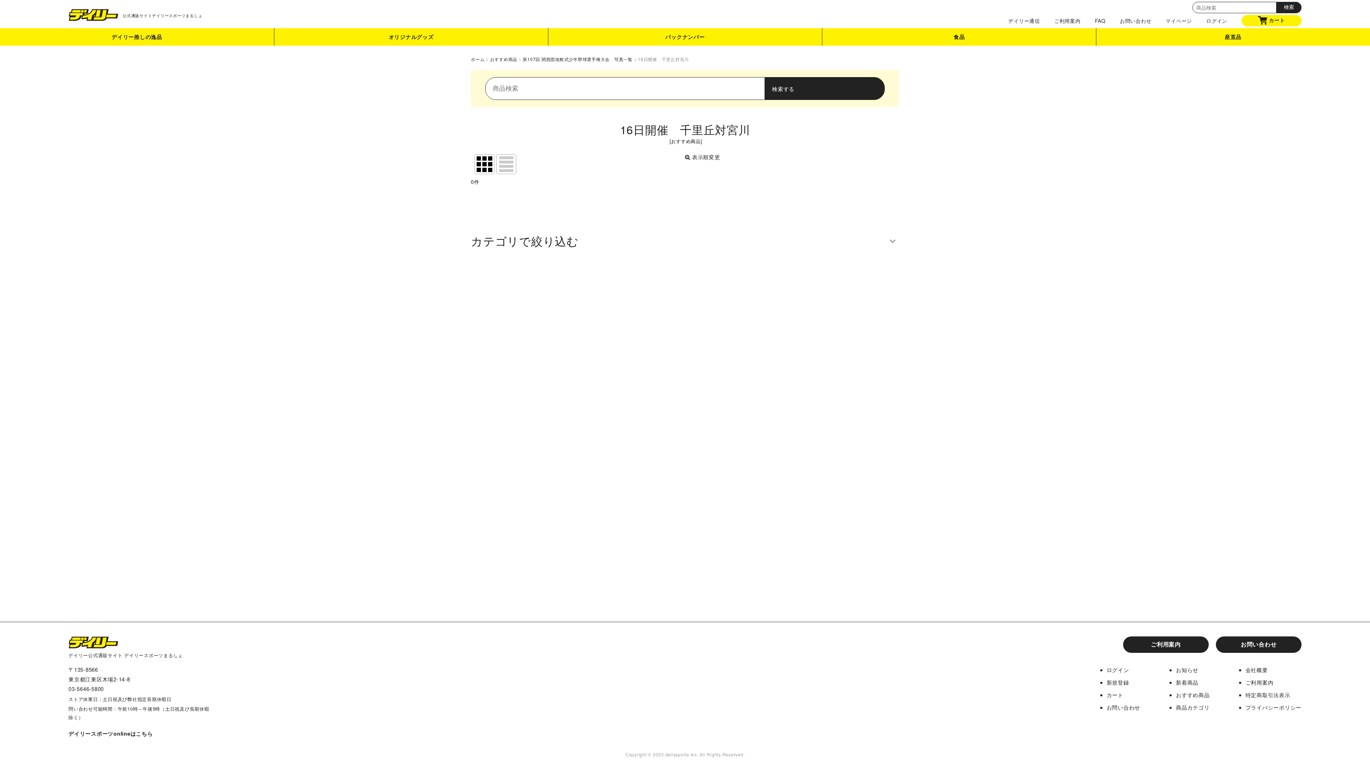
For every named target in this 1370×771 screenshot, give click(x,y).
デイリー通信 (1024, 20)
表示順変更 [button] (706, 157)
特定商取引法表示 (1267, 695)
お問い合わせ (1136, 20)
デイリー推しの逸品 (137, 37)
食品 (959, 37)
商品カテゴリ (1193, 707)
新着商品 (1187, 682)
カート (1277, 20)
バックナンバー (685, 37)
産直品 (1233, 37)
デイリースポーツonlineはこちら (110, 733)
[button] (685, 241)
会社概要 (1256, 670)
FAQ (1100, 20)
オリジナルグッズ (411, 37)
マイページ (1179, 20)
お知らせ (1187, 670)
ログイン (1216, 20)
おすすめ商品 (1193, 695)
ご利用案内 (1067, 20)
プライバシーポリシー (1273, 707)
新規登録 (1118, 682)
